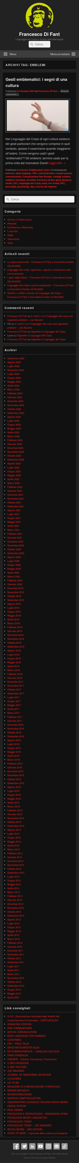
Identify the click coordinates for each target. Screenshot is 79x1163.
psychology (23, 186)
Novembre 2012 (15, 908)
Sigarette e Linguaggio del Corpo (48, 331)
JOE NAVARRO (15, 1071)
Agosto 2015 (14, 787)
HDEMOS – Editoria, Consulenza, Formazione (32, 1059)
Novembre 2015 (15, 775)
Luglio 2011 (13, 966)
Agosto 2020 (14, 557)
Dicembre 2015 (15, 771)
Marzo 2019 (13, 623)
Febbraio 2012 (14, 942)
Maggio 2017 (14, 705)
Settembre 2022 (15, 459)
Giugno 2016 (14, 748)
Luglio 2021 (13, 514)
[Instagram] (48, 1146)
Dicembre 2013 (15, 861)
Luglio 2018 (13, 654)
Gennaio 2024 (14, 397)
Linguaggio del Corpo (30, 183)
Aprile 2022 (13, 479)
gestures (66, 179)
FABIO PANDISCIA (17, 1055)
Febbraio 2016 (14, 763)
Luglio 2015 (13, 791)
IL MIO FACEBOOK (18, 1063)
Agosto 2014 (14, 829)
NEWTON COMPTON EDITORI (24, 1098)
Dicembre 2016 (15, 724)
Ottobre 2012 (14, 911)
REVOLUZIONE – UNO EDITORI (24, 1129)
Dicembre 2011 (15, 950)
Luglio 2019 (13, 607)
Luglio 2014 (13, 833)
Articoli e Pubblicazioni (31, 170)
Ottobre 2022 (14, 455)
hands (9, 183)
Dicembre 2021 (15, 494)
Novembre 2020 (15, 545)
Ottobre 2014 (14, 822)
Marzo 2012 (13, 939)
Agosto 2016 (14, 740)
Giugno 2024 (14, 377)
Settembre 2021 (15, 506)
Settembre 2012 (15, 915)
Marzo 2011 (13, 974)
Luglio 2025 (13, 366)
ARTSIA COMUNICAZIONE (22, 1032)
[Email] (56, 1146)
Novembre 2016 (15, 728)
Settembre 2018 (15, 646)
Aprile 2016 (13, 755)
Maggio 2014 (14, 841)
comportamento (63, 173)
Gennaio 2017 (14, 720)
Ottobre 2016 (14, 732)
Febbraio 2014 (14, 853)
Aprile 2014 (13, 845)
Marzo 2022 (13, 483)
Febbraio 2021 (14, 533)
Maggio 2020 (14, 568)
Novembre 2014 (15, 818)
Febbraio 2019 (14, 627)
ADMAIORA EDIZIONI (19, 1024)
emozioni (31, 179)
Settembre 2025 (15, 358)
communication (46, 173)
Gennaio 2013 (14, 900)
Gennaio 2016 (14, 767)
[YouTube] (40, 1146)
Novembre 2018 (15, 639)
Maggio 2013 (14, 884)
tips (32, 186)
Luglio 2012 (13, 923)
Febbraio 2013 (14, 896)
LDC (15, 183)
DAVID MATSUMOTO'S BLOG (23, 1047)
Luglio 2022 (13, 467)
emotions (20, 179)
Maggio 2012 (14, 931)
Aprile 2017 (13, 709)
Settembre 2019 (15, 600)
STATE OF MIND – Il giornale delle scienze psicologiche (37, 1133)
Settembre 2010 (15, 985)
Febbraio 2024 (14, 393)
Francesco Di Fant (39, 34)
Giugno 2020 (14, 565)
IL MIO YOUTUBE (17, 1067)
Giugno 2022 (14, 471)
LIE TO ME (13, 1082)
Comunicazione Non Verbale (37, 176)
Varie (46, 170)
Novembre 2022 (15, 451)
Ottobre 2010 (14, 982)
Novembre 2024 (15, 370)
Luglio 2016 (13, 744)
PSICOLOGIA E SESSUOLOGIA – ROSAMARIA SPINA (37, 1113)
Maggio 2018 (14, 662)
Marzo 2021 (13, 530)
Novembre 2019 (15, 592)
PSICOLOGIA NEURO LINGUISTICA (27, 1117)
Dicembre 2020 (15, 541)
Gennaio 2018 (14, 678)
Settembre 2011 (15, 962)
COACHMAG (14, 1039)
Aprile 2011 (13, 970)
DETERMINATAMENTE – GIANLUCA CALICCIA (33, 1051)
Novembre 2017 (15, 685)
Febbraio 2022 (14, 487)
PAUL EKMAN (15, 1110)
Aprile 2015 (13, 802)
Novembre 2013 (15, 865)
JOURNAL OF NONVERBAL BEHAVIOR (29, 1074)
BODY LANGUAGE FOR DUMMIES (26, 1036)
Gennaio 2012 (14, 946)
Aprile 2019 (13, 619)
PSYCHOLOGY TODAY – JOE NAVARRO (29, 1125)
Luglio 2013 (13, 876)
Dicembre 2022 (15, 448)
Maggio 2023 (14, 428)
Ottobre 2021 (14, 502)
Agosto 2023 (14, 417)
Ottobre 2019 (14, 596)
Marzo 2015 (13, 806)
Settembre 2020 (15, 553)
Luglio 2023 (13, 420)
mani (44, 183)
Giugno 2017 (14, 701)
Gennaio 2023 (14, 444)
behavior (10, 173)
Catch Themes (49, 1158)
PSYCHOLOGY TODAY (19, 1121)
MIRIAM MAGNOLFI (18, 1090)
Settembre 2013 (15, 872)
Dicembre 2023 (15, 401)
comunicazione (13, 176)
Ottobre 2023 (14, 409)
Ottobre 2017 (14, 689)
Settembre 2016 (15, 736)
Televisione (13, 239)
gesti (58, 179)
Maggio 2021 (14, 522)
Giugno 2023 (14, 424)
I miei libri (12, 231)
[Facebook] (16, 1146)
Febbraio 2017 (14, 717)
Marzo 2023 (13, 436)
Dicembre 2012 (15, 904)
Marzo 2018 (13, 670)
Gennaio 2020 (14, 584)
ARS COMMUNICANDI (19, 1028)
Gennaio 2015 (14, 814)
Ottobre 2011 (14, 958)
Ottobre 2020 (14, 549)
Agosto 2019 (14, 604)
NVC (62, 183)
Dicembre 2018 (15, 635)
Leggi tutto (57, 163)
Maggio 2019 (14, 615)
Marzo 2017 (13, 713)
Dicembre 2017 (15, 681)
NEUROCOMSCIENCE (19, 1094)
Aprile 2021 (13, 525)
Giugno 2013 (14, 880)
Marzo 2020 (13, 576)
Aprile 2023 (13, 432)
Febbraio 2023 (14, 440)
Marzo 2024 (13, 389)
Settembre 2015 (15, 783)
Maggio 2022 (14, 475)
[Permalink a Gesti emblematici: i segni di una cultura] (38, 134)
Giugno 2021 (14, 518)
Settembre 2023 (15, 413)
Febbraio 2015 (14, 810)
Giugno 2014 (14, 837)
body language (23, 173)
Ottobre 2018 (14, 642)
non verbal (53, 183)
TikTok (65, 1146)
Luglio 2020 (13, 561)
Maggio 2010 (14, 993)
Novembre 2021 (15, 498)
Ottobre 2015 (14, 779)
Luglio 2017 (13, 697)
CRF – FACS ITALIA (18, 1043)
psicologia (11, 186)
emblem (66, 176)
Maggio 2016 (14, 752)
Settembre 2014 (15, 826)
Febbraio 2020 (14, 580)
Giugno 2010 (14, 989)
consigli (57, 176)
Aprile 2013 (13, 888)
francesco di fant (46, 179)
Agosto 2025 (14, 362)
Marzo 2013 (13, 892)
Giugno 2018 (14, 658)
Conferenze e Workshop (20, 227)
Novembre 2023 (15, 405)
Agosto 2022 (14, 463)
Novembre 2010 (15, 978)
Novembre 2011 (15, 954)
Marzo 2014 (13, 849)
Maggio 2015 (14, 798)
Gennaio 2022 (14, 491)
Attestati (11, 223)
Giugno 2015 (14, 794)
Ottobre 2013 (14, 868)
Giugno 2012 (14, 927)
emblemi (10, 179)
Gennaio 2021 (14, 537)
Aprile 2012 (13, 935)
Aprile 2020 (13, 572)
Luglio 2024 (13, 374)
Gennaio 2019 (14, 631)
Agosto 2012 (14, 919)
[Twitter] (24, 1146)
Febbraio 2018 (14, 674)
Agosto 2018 (14, 650)
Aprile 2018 (13, 666)
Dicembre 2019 (15, 588)
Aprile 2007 (13, 997)
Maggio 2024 (14, 381)
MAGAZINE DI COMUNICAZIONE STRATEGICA (33, 1086)
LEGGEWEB (14, 1078)
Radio (10, 235)
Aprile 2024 (13, 385)
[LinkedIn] (32, 1146)
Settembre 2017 (15, 693)
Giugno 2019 (14, 611)
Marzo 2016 (13, 759)
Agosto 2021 (14, 510)
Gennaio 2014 (14, 857)
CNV (34, 173)
